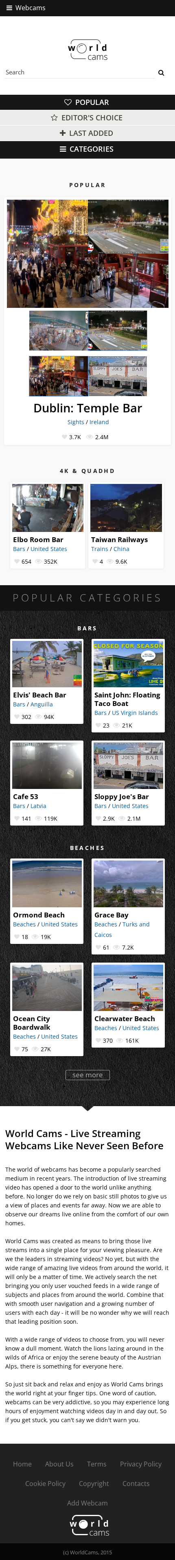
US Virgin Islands (135, 713)
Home (22, 1464)
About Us (59, 1464)
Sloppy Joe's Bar (121, 796)
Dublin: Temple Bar (87, 408)
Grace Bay (111, 914)
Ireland (99, 422)
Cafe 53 (25, 796)
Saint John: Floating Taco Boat (127, 699)
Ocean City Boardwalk (31, 1023)
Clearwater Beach (124, 1018)
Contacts (136, 1483)
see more (87, 1074)
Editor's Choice (90, 117)
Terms (97, 1464)
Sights (76, 422)
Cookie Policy (45, 1483)
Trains (99, 549)
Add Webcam (87, 1503)
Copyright (94, 1483)
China (121, 549)
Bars (19, 549)
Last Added (90, 133)
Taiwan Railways (119, 539)
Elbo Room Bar (38, 539)
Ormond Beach (39, 914)
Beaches (24, 924)
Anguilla (42, 704)
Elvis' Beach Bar (39, 694)
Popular (91, 102)
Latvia (38, 806)
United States (49, 549)
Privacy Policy (141, 1464)
